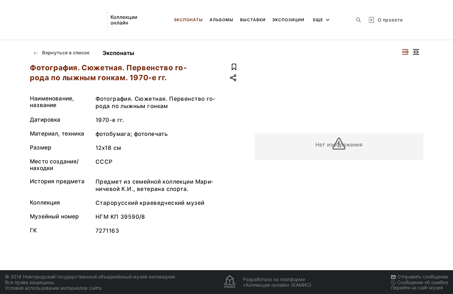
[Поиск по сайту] (358, 20)
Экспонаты (188, 19)
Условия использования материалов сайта (53, 288)
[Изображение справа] (405, 52)
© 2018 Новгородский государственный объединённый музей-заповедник (90, 276)
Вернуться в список (65, 52)
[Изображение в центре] (416, 52)
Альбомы (221, 19)
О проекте (390, 20)
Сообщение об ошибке (422, 282)
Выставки (253, 19)
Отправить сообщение (422, 276)
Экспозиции (288, 19)
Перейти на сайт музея (417, 287)
